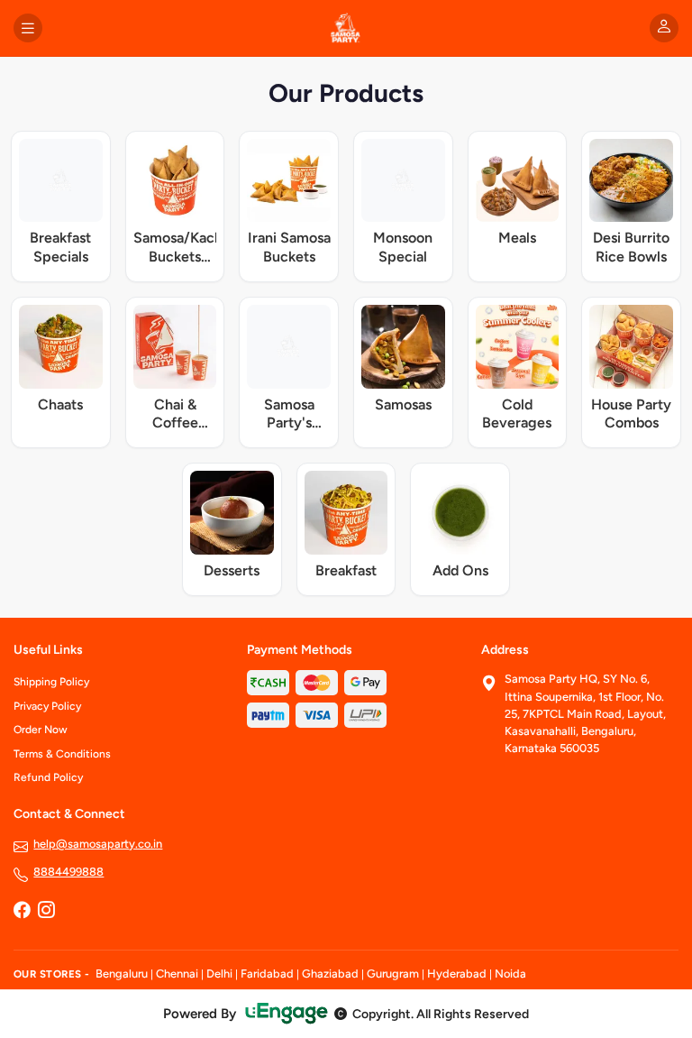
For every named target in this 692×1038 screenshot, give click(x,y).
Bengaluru (122, 973)
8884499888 (68, 871)
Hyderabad (457, 973)
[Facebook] (22, 911)
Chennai (177, 973)
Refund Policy (48, 777)
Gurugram (393, 973)
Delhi (219, 973)
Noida (510, 973)
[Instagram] (46, 911)
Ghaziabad (330, 973)
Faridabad (267, 973)
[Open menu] (28, 28)
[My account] (664, 28)
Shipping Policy (51, 681)
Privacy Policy (47, 706)
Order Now (41, 729)
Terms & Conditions (62, 754)
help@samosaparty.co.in (97, 843)
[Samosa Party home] (346, 28)
